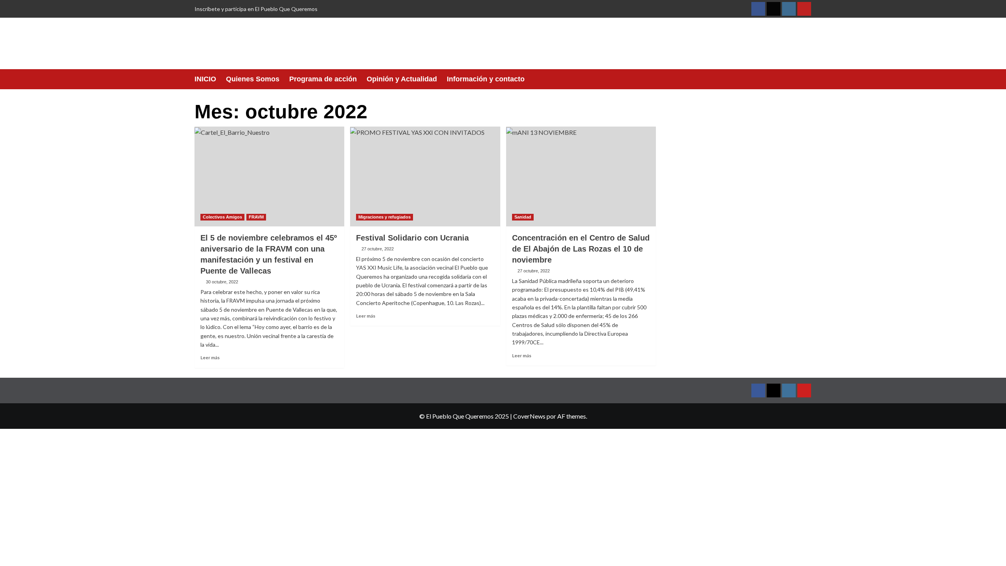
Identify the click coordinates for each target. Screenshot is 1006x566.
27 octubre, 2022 (378, 248)
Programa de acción (323, 79)
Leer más (210, 357)
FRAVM (256, 217)
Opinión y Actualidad (402, 79)
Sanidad (522, 217)
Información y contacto (486, 79)
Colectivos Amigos (222, 217)
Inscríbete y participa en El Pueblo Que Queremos (256, 9)
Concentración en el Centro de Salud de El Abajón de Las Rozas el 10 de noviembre (581, 248)
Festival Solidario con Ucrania (412, 237)
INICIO (205, 79)
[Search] (806, 79)
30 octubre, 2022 (222, 281)
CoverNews (529, 416)
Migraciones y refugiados (384, 217)
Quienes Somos (252, 79)
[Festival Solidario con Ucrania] (425, 176)
